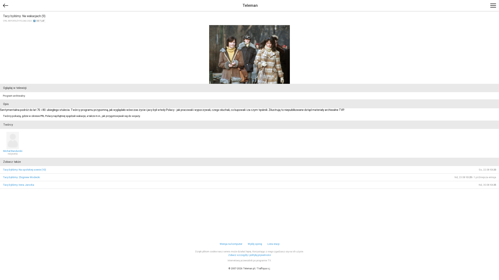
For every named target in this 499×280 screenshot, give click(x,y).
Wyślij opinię (255, 243)
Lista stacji (273, 243)
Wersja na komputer (231, 243)
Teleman (250, 5)
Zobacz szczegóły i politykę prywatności (249, 255)
